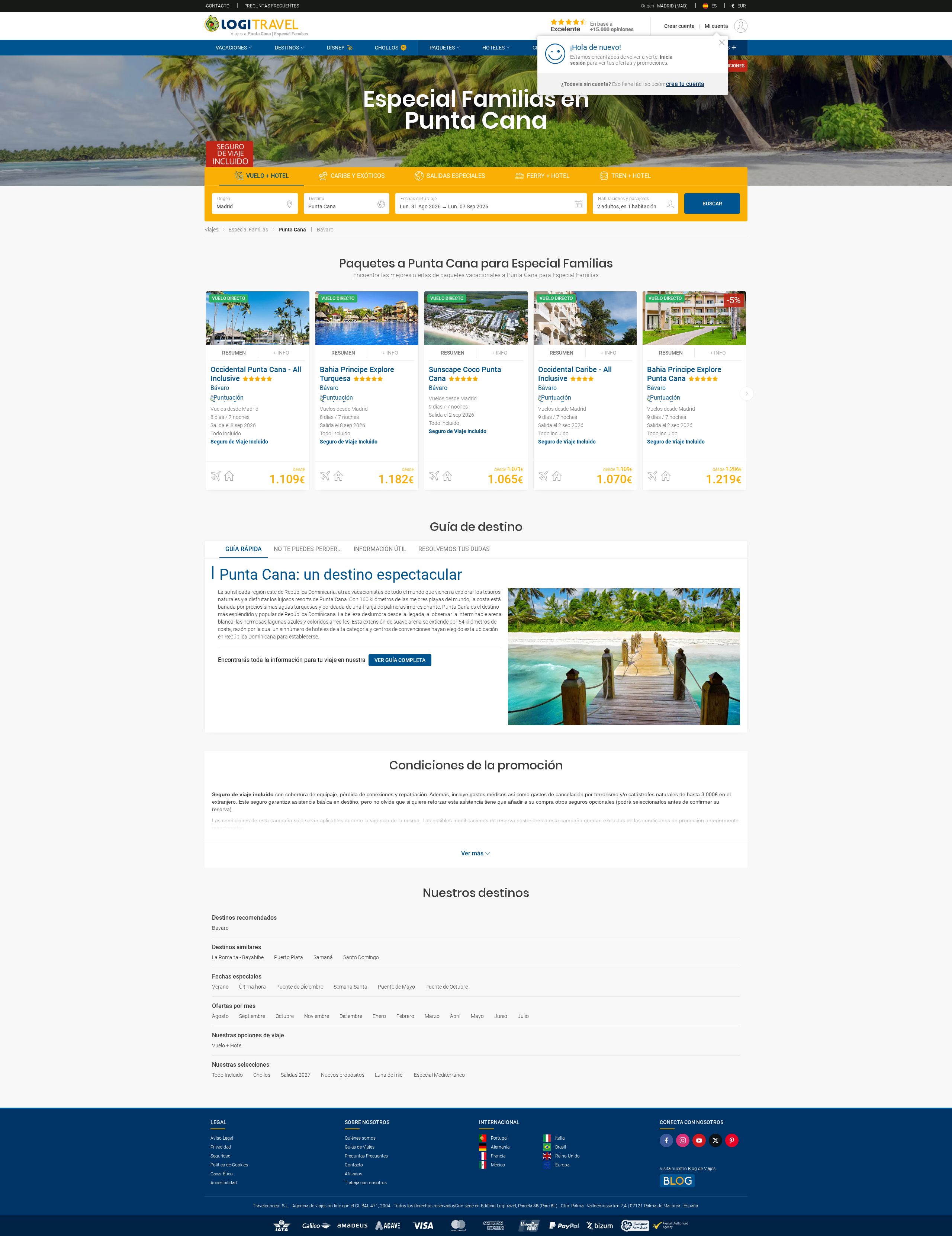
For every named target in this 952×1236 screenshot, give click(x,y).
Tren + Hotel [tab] (631, 175)
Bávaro (325, 230)
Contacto (217, 6)
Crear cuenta (679, 26)
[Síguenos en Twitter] (717, 1140)
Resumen (234, 353)
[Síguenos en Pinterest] (733, 1140)
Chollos (386, 48)
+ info (281, 353)
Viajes (211, 230)
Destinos (287, 48)
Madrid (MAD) (664, 6)
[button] (491, 203)
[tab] (243, 549)
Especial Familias (248, 230)
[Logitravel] (592, 26)
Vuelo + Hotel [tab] (267, 175)
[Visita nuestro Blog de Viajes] (701, 1180)
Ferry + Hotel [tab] (548, 175)
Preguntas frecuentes (271, 6)
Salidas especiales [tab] (456, 175)
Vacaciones (231, 48)
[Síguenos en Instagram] (684, 1140)
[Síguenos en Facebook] (668, 1140)
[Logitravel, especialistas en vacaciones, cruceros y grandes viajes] (257, 23)
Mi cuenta (716, 26)
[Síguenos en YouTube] (700, 1140)
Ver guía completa (399, 660)
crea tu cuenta (685, 84)
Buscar (712, 203)
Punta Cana (292, 230)
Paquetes (442, 48)
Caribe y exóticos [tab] (358, 175)
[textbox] (255, 203)
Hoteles (493, 48)
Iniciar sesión (699, 53)
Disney (335, 48)
